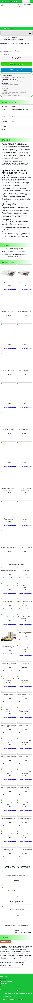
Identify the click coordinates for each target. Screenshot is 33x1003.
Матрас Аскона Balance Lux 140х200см (25, 548)
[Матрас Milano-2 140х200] (8, 449)
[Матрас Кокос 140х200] (24, 361)
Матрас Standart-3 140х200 (24, 341)
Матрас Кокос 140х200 (24, 370)
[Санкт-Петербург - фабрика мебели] (7, 15)
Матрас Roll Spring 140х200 (25, 400)
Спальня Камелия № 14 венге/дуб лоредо (24, 819)
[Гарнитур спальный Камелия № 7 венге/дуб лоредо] (24, 831)
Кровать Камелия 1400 (8, 585)
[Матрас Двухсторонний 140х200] (8, 420)
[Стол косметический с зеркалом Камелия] (24, 660)
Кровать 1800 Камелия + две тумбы (24, 602)
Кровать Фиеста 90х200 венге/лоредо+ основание (16, 890)
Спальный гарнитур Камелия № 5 (8, 664)
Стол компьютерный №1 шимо (16, 909)
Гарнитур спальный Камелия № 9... (24, 850)
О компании (3, 983)
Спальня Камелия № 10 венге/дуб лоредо (24, 788)
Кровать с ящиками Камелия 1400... (8, 757)
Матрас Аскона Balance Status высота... (8, 489)
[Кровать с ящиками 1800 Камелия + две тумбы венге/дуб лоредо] (24, 769)
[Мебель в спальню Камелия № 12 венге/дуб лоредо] (24, 800)
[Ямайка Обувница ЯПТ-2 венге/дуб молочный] (16, 921)
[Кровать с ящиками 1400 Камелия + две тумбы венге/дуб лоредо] (24, 738)
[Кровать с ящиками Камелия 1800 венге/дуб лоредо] (8, 784)
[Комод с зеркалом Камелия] (8, 567)
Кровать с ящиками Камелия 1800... (8, 788)
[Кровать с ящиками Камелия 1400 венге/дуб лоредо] (8, 753)
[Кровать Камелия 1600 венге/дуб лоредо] (8, 598)
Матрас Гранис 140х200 (8, 282)
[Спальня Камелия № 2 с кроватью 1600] (8, 636)
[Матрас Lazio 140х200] (24, 449)
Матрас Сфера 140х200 (8, 311)
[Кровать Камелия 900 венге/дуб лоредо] (24, 691)
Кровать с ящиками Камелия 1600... (8, 772)
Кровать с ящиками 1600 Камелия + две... (24, 757)
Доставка (3, 979)
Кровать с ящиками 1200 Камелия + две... (24, 726)
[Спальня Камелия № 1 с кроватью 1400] (24, 614)
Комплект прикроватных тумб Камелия (24, 679)
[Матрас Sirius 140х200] (24, 420)
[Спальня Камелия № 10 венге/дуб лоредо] (24, 784)
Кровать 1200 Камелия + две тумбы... (8, 710)
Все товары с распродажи (23, 932)
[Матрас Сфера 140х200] (8, 302)
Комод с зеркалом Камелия (8, 570)
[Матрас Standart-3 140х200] (24, 331)
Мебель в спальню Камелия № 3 (24, 633)
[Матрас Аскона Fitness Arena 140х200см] (24, 508)
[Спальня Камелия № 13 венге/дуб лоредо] (8, 815)
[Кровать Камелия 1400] (8, 583)
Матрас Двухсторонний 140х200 (8, 430)
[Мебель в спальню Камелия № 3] (24, 629)
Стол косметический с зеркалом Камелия (24, 664)
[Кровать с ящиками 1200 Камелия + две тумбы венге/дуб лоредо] (24, 722)
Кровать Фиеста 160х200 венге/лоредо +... (17, 875)
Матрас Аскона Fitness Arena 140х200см (24, 518)
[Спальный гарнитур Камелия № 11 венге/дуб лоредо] (8, 800)
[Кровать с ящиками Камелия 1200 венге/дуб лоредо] (8, 738)
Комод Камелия (24, 570)
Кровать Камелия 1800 (8, 616)
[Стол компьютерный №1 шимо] (16, 906)
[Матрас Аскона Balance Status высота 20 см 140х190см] (8, 479)
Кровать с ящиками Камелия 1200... (8, 741)
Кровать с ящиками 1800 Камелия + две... (24, 772)
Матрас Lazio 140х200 (24, 459)
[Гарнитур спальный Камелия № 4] (24, 645)
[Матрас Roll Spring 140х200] (24, 390)
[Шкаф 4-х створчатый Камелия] (8, 691)
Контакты (3, 985)
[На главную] (1, 37)
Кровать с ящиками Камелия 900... (8, 726)
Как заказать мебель (6, 981)
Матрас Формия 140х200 (24, 282)
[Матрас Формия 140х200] (24, 272)
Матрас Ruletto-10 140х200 (8, 341)
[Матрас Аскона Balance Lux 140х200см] (24, 538)
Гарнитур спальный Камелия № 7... (24, 834)
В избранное (5, 54)
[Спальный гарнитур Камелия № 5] (8, 660)
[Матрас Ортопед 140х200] (8, 390)
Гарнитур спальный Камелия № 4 (24, 648)
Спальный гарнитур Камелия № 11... (8, 803)
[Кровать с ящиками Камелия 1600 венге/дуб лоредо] (8, 769)
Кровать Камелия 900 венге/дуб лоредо (24, 695)
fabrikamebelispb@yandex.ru (15, 999)
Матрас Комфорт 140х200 (24, 311)
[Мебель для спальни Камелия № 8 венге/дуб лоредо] (8, 846)
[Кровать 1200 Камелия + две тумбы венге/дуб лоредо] (8, 707)
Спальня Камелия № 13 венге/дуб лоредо (8, 819)
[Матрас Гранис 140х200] (8, 272)
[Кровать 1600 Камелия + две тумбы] (24, 583)
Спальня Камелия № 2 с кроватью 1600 (8, 647)
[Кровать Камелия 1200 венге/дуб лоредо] (24, 707)
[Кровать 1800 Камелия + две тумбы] (24, 598)
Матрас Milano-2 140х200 (8, 459)
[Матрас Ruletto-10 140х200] (8, 331)
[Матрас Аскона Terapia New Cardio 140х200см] (8, 538)
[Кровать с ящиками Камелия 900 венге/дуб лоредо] (8, 722)
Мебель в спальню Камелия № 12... (24, 803)
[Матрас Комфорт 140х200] (24, 302)
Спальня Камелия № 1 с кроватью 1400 (24, 617)
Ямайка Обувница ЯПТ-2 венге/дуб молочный (16, 925)
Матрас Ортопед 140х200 (8, 400)
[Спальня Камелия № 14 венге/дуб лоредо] (24, 815)
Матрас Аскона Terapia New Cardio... (8, 548)
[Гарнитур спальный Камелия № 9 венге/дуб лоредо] (24, 846)
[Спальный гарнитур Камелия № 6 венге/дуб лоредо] (8, 831)
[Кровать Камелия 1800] (8, 614)
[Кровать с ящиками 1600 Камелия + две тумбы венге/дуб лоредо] (24, 753)
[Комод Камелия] (24, 567)
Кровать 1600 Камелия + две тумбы (24, 586)
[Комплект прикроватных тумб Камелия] (24, 676)
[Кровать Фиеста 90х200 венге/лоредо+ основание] (16, 887)
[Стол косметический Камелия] (8, 676)
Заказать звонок (24, 7)
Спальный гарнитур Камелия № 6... (8, 834)
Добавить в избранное (9, 289)
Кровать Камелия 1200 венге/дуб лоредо (24, 710)
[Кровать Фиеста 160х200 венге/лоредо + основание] (16, 871)
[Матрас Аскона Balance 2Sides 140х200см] (8, 508)
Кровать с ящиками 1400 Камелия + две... (24, 741)
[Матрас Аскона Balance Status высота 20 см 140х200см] (24, 479)
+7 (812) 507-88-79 (24, 4)
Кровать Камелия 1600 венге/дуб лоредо (8, 602)
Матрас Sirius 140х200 (24, 429)
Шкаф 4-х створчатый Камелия (8, 695)
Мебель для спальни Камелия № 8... (8, 850)
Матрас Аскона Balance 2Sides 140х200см (8, 518)
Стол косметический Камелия (8, 679)
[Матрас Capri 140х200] (8, 361)
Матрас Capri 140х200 (8, 370)
